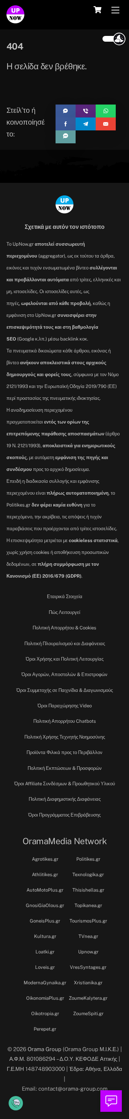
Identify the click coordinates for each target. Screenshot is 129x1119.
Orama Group (44, 1049)
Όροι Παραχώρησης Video (65, 705)
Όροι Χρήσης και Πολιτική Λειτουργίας (65, 659)
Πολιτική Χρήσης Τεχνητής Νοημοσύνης (64, 737)
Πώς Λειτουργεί (64, 612)
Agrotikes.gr (45, 859)
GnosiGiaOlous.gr (45, 905)
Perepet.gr (45, 1029)
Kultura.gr (45, 936)
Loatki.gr (44, 951)
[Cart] (97, 10)
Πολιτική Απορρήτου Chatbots (64, 721)
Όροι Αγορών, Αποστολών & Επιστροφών (65, 674)
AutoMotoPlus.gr (45, 890)
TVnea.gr (88, 936)
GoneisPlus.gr (45, 921)
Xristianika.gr (88, 982)
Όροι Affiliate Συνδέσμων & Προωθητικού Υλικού (64, 783)
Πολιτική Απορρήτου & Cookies (64, 627)
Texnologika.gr (88, 874)
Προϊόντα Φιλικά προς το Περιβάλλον (64, 752)
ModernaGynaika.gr (45, 982)
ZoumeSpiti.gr (88, 1013)
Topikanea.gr (88, 905)
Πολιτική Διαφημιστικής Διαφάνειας (65, 799)
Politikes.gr (88, 859)
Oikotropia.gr (45, 1013)
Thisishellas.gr (88, 890)
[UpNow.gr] (15, 20)
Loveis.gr (45, 967)
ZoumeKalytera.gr (88, 998)
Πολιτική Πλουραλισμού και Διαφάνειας (64, 643)
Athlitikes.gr (45, 874)
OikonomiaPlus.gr (45, 998)
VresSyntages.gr (88, 967)
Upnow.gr (88, 951)
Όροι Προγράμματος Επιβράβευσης (64, 815)
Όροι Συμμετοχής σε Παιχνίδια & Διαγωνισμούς (64, 690)
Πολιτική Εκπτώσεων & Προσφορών (65, 768)
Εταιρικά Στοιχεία (64, 596)
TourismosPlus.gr (88, 921)
